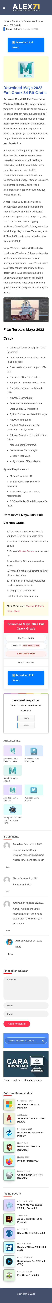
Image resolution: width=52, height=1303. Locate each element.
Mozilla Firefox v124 (28, 1161)
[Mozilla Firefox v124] (9, 1161)
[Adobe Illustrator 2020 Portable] (9, 1219)
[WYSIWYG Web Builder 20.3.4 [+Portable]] (9, 1205)
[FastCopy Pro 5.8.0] (9, 1275)
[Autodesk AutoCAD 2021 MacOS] (9, 1118)
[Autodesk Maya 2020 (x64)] (12, 790)
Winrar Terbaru (26, 551)
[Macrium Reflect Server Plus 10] (9, 1132)
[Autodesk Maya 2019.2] (12, 770)
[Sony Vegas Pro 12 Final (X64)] (9, 1261)
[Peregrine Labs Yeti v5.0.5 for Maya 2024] (12, 809)
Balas (8, 867)
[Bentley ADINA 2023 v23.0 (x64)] (9, 1247)
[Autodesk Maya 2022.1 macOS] (12, 750)
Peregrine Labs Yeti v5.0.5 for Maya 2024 (12, 820)
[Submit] (43, 1041)
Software (16, 21)
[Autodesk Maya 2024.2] (34, 790)
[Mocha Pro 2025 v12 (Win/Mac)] (9, 1147)
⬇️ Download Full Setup (23, 45)
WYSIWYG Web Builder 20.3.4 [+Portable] (30, 1206)
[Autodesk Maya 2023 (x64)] (34, 750)
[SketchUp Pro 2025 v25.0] (9, 1233)
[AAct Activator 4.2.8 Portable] (9, 1104)
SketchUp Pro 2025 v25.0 (31, 1233)
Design (27, 21)
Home (6, 21)
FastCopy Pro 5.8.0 (28, 1275)
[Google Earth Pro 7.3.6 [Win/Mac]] (9, 1175)
